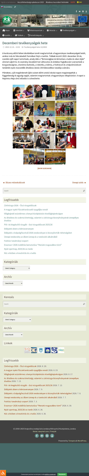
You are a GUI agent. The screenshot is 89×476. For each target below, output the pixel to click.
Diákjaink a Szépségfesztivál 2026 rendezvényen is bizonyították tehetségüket (38, 232)
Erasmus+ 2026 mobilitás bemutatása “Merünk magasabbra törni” (33, 245)
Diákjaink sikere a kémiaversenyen (19, 228)
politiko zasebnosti (50, 474)
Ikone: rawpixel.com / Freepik (44, 431)
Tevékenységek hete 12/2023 (35, 47)
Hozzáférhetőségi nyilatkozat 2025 (30, 2)
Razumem (62, 474)
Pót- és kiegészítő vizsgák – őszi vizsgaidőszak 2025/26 (28, 224)
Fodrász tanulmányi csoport (16, 240)
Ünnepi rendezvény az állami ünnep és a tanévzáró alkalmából (30, 236)
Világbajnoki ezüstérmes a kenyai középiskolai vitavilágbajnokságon (33, 213)
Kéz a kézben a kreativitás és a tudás (20, 253)
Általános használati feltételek (57, 2)
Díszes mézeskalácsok (15, 182)
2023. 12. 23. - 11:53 (12, 47)
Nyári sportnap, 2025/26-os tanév (18, 249)
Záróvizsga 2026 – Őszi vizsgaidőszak (20, 205)
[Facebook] (76, 11)
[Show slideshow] (44, 168)
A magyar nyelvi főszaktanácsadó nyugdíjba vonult (26, 209)
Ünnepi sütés (78, 182)
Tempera (72, 441)
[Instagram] (83, 11)
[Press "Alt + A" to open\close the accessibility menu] (3, 473)
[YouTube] (79, 11)
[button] (44, 20)
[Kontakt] (86, 11)
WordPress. (82, 441)
